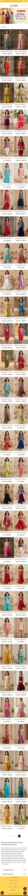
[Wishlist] (24, 5)
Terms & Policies (14, 880)
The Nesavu (13, 877)
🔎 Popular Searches (14, 870)
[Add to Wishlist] (1, 30)
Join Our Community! (13, 887)
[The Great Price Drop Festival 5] (14, 16)
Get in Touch (14, 884)
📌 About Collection (14, 874)
